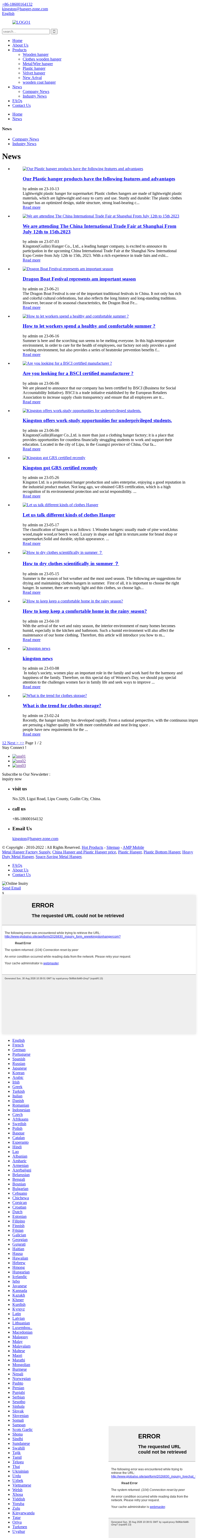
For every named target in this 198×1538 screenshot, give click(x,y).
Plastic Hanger (130, 852)
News (17, 87)
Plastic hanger (34, 68)
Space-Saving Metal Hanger (58, 856)
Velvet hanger (34, 73)
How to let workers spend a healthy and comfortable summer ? (89, 326)
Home (17, 40)
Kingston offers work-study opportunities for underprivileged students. (97, 420)
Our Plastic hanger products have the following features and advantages (99, 178)
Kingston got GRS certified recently (60, 467)
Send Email (11, 888)
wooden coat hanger (39, 82)
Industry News (35, 96)
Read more (31, 207)
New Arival (32, 77)
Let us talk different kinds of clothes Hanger (69, 515)
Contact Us (21, 105)
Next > (13, 743)
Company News (36, 91)
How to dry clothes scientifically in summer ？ (71, 563)
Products (19, 50)
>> (22, 743)
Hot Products (92, 847)
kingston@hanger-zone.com (35, 838)
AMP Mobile (133, 847)
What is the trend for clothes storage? (62, 705)
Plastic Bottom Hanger (162, 852)
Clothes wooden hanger (42, 59)
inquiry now (12, 779)
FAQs (17, 101)
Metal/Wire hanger (38, 64)
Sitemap (113, 847)
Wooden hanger (35, 54)
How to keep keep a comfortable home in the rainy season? (85, 611)
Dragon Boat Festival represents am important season (79, 279)
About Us (20, 45)
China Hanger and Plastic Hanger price (84, 852)
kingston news (38, 658)
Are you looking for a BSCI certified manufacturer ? (78, 373)
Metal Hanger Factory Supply (26, 852)
